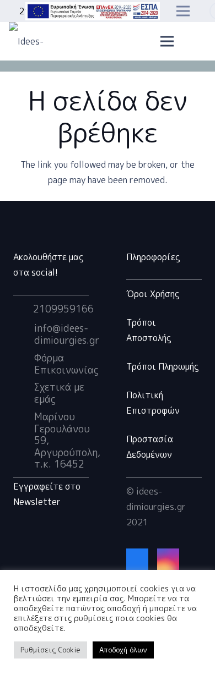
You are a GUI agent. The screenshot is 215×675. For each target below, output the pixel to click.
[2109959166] (23, 309)
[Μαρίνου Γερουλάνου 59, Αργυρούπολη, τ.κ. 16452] (23, 440)
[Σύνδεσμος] (92, 11)
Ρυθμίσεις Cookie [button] (50, 650)
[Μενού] (167, 41)
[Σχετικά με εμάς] (23, 393)
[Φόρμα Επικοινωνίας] (23, 364)
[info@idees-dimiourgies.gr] (23, 334)
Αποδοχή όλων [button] (123, 650)
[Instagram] (168, 559)
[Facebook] (137, 559)
